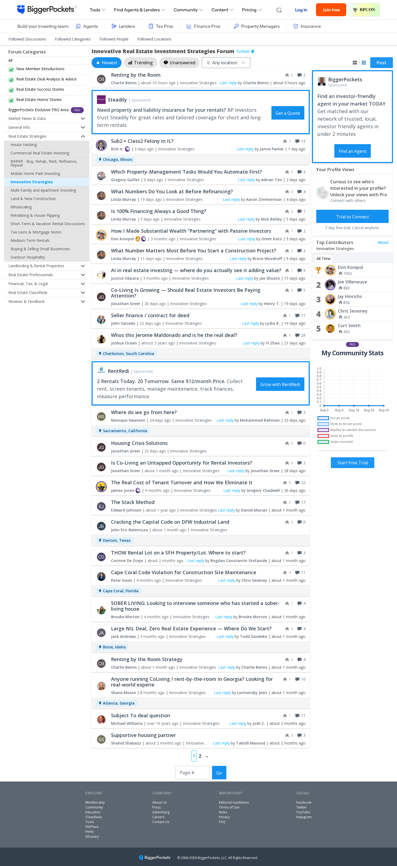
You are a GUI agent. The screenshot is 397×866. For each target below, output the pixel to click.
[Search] (279, 9)
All (10, 60)
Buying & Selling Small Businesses (40, 248)
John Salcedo (123, 323)
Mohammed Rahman (260, 420)
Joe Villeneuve (352, 282)
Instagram (304, 817)
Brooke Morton (125, 616)
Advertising (161, 812)
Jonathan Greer (125, 303)
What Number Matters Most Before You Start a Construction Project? (193, 250)
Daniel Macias (254, 510)
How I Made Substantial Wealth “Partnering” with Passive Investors (191, 231)
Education (92, 812)
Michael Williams (127, 723)
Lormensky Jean (252, 692)
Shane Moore (123, 692)
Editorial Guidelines (234, 802)
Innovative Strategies (32, 181)
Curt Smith (349, 326)
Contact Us (160, 822)
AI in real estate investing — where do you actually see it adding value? (196, 270)
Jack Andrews (123, 636)
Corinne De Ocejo (127, 560)
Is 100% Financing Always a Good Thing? (158, 211)
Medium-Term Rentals (30, 240)
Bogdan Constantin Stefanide (238, 560)
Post (381, 63)
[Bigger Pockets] (47, 9)
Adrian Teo (271, 179)
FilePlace (92, 826)
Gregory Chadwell (263, 490)
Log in (301, 9)
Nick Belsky (271, 219)
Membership (95, 802)
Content (219, 9)
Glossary (92, 836)
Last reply (228, 82)
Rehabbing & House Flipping (35, 215)
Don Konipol (350, 267)
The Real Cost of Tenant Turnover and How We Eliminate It (182, 482)
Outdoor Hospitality (28, 257)
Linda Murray (123, 199)
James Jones (122, 490)
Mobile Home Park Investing (35, 173)
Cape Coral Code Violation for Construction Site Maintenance (183, 572)
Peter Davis (121, 580)
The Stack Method (132, 502)
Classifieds (93, 817)
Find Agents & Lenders (137, 9)
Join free (331, 9)
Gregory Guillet (125, 179)
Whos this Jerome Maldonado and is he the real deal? (174, 335)
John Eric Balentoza (129, 529)
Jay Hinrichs (350, 296)
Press (156, 807)
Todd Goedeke (253, 636)
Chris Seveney (353, 311)
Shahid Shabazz (126, 743)
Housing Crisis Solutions (139, 443)
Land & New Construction (33, 198)
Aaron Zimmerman (264, 199)
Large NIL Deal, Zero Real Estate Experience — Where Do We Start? (191, 628)
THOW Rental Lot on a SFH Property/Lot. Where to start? (178, 552)
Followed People (114, 39)
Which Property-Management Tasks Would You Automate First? (186, 171)
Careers (158, 817)
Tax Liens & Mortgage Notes (36, 232)
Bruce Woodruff (267, 258)
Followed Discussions (27, 39)
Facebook (303, 802)
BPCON (367, 9)
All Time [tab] (324, 258)
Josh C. (259, 723)
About (383, 242)
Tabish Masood (250, 743)
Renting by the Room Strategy (147, 659)
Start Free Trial (352, 463)
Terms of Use (229, 807)
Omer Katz (271, 238)
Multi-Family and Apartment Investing (43, 190)
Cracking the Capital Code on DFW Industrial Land (170, 522)
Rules (223, 812)
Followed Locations (154, 39)
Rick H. (117, 148)
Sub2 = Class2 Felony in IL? (142, 141)
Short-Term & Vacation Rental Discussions (48, 223)
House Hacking (24, 144)
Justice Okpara (125, 278)
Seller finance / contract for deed (150, 315)
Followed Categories (73, 39)
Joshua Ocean (124, 343)
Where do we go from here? (144, 412)
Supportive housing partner (143, 735)
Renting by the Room (136, 75)
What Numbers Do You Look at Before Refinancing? (172, 191)
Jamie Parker (272, 148)
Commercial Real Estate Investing (40, 152)
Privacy (224, 817)
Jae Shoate (269, 278)
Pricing (249, 9)
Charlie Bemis (124, 82)
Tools (95, 9)
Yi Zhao (273, 343)
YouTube (303, 812)
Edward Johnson (126, 510)
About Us (159, 802)
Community (186, 9)
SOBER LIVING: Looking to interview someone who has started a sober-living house (195, 606)
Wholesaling (21, 206)
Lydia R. (272, 323)
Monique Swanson (128, 420)
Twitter (301, 807)
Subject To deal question (140, 715)
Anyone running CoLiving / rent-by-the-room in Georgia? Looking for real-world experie (192, 682)
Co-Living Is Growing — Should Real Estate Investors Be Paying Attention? (185, 293)
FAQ (222, 822)
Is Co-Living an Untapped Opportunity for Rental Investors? (181, 462)
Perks (89, 831)
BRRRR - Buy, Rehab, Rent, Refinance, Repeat (44, 163)
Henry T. (272, 303)
